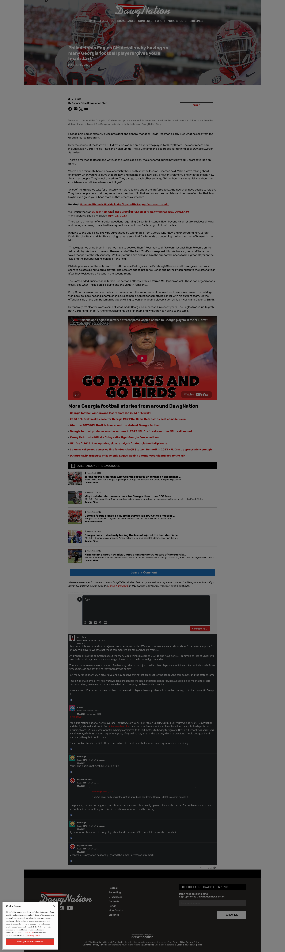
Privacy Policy (34, 935)
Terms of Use (29, 932)
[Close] (54, 906)
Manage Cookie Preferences (30, 942)
